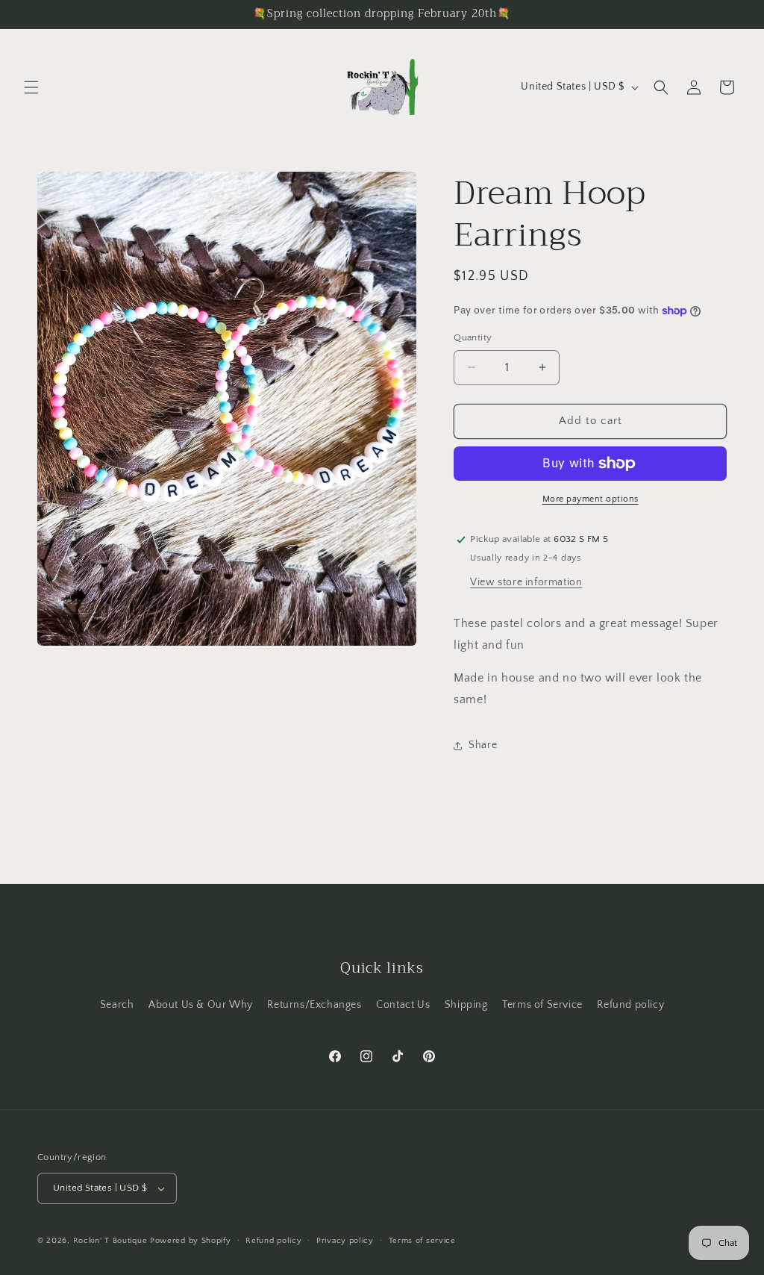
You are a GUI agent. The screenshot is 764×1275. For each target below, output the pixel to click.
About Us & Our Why (200, 1005)
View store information (526, 582)
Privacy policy (345, 1240)
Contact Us (403, 1005)
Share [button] (483, 745)
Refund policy (630, 1005)
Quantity (473, 337)
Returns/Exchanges (314, 1005)
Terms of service (422, 1240)
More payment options (590, 499)
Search (117, 1005)
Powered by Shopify (190, 1240)
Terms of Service (542, 1005)
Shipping (466, 1005)
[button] (31, 87)
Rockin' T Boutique (110, 1240)
